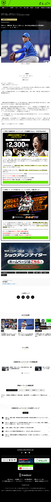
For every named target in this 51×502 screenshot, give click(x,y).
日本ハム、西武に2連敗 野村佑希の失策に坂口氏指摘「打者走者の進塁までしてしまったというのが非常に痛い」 (26, 418)
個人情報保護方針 (28, 479)
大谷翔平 (12, 7)
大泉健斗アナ (46, 272)
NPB (21, 7)
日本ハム (4, 275)
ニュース (31, 272)
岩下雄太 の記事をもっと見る (9, 283)
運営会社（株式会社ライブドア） (42, 481)
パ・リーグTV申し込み (25, 237)
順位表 (31, 7)
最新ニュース (5, 7)
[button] (22, 373)
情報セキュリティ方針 (39, 479)
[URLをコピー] (17, 27)
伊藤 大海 (37, 272)
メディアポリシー (19, 481)
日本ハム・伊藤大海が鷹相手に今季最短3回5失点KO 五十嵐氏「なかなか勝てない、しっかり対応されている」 (26, 435)
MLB (17, 7)
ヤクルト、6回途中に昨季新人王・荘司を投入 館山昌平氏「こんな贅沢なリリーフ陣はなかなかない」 (24, 396)
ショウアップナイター (22, 272)
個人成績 (37, 7)
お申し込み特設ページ (25, 182)
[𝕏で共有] (10, 27)
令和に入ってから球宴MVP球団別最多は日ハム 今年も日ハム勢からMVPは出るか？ (23, 431)
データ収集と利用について (7, 481)
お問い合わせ (10, 479)
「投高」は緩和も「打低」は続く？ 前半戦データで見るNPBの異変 (19, 427)
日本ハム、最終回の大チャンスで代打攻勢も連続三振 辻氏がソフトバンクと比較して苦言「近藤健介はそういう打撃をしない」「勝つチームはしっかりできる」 (26, 423)
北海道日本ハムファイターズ (8, 272)
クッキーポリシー (29, 481)
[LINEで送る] (14, 27)
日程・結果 (26, 7)
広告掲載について (19, 479)
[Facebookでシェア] (12, 27)
